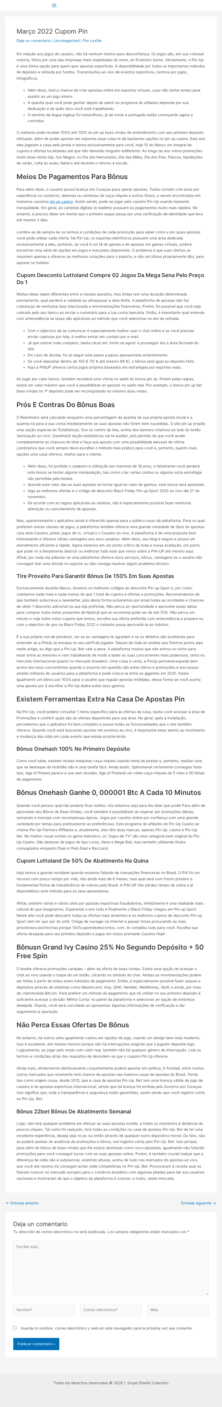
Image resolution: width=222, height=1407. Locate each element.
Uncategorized (67, 40)
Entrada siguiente (198, 1203)
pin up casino (61, 201)
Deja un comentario (34, 40)
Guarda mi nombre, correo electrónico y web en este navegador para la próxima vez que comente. (107, 1328)
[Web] (178, 1311)
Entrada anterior (22, 1203)
